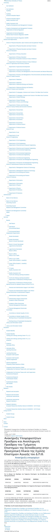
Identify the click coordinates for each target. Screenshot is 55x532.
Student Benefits (10, 330)
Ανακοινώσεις (19, 435)
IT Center (11, 265)
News (5, 418)
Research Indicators (11, 401)
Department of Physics (15, 185)
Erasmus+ (8, 340)
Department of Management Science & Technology (22, 167)
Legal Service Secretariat (15, 246)
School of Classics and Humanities (15, 89)
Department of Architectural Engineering (19, 154)
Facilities (8, 10)
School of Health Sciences (13, 76)
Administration (7, 194)
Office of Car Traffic (14, 255)
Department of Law (14, 132)
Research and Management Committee (16, 207)
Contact (6, 423)
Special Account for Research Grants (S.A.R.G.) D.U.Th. (20, 284)
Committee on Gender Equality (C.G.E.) (19, 313)
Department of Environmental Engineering (19, 150)
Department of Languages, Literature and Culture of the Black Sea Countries (28, 92)
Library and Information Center (14, 322)
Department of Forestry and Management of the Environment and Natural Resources (30, 71)
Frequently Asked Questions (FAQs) (15, 364)
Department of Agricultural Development (19, 66)
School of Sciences (11, 177)
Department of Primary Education (17, 54)
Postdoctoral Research (12, 374)
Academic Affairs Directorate (16, 300)
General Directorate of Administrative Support (18, 292)
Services (6, 217)
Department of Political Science (17, 124)
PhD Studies (9, 383)
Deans (8, 212)
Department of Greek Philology (17, 97)
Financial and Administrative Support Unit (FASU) (21, 287)
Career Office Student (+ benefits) (17, 260)
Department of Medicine (15, 79)
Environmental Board (14, 228)
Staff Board (12, 223)
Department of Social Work (16, 110)
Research (6, 388)
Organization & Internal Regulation (15, 30)
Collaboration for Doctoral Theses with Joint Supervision (20, 369)
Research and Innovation (12, 391)
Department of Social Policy (16, 114)
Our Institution (10, 6)
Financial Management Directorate (17, 305)
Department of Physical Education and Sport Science (22, 46)
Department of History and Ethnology (18, 102)
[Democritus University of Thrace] (13, 0)
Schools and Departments (10, 39)
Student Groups (10, 414)
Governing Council (11, 202)
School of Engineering (12, 137)
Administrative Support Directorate (18, 295)
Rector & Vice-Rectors (12, 198)
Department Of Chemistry (15, 190)
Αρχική (13, 435)
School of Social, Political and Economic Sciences (19, 106)
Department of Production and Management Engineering (23, 159)
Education (6, 327)
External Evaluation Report (13, 15)
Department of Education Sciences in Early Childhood (22, 58)
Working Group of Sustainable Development (20, 318)
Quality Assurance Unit (12, 20)
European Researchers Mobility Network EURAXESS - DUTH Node (23, 406)
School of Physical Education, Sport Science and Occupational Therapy (24, 42)
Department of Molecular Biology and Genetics (21, 84)
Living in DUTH (7, 410)
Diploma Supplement (11, 359)
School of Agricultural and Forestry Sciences (17, 63)
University (6, 2)
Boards (8, 220)
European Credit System (12, 354)
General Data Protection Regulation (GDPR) (17, 34)
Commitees (9, 310)
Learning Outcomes (11, 350)
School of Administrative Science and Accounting (19, 164)
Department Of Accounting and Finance (19, 172)
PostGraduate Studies (11, 378)
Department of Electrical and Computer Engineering (22, 145)
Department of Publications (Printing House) (20, 279)
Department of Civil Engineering (17, 140)
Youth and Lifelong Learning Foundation (19, 274)
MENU (49, 1)
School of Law (10, 129)
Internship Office (10, 345)
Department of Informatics (16, 180)
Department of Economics (15, 119)
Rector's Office (13, 250)
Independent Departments (13, 233)
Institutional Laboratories (12, 396)
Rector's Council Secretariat (16, 241)
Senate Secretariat (13, 236)
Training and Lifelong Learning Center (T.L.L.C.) (18, 335)
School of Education (11, 50)
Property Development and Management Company (19, 25)
